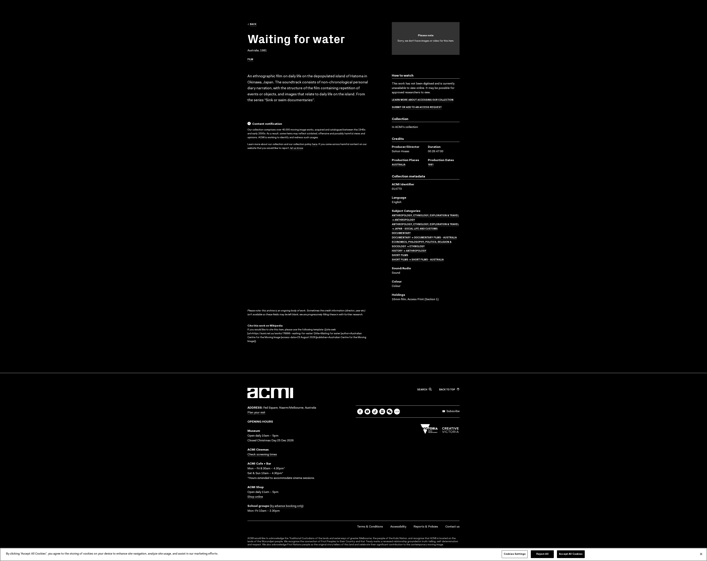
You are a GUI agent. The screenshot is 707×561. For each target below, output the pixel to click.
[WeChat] (390, 411)
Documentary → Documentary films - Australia (424, 237)
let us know (296, 148)
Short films (400, 255)
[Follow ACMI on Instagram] (382, 411)
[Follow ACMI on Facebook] (360, 411)
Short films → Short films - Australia (418, 259)
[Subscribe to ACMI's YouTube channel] (367, 411)
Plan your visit (256, 412)
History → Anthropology (409, 250)
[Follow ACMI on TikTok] (375, 411)
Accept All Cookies (571, 554)
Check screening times (262, 454)
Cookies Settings (515, 554)
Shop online (255, 496)
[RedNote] (397, 411)
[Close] (701, 554)
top (447, 389)
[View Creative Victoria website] (440, 430)
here (314, 144)
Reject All (542, 554)
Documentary (401, 233)
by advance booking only (287, 506)
